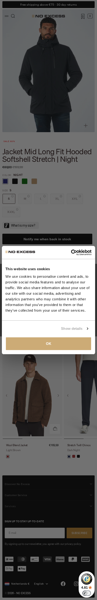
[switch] (86, 593)
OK (48, 344)
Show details (71, 329)
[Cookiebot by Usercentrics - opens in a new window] (71, 252)
